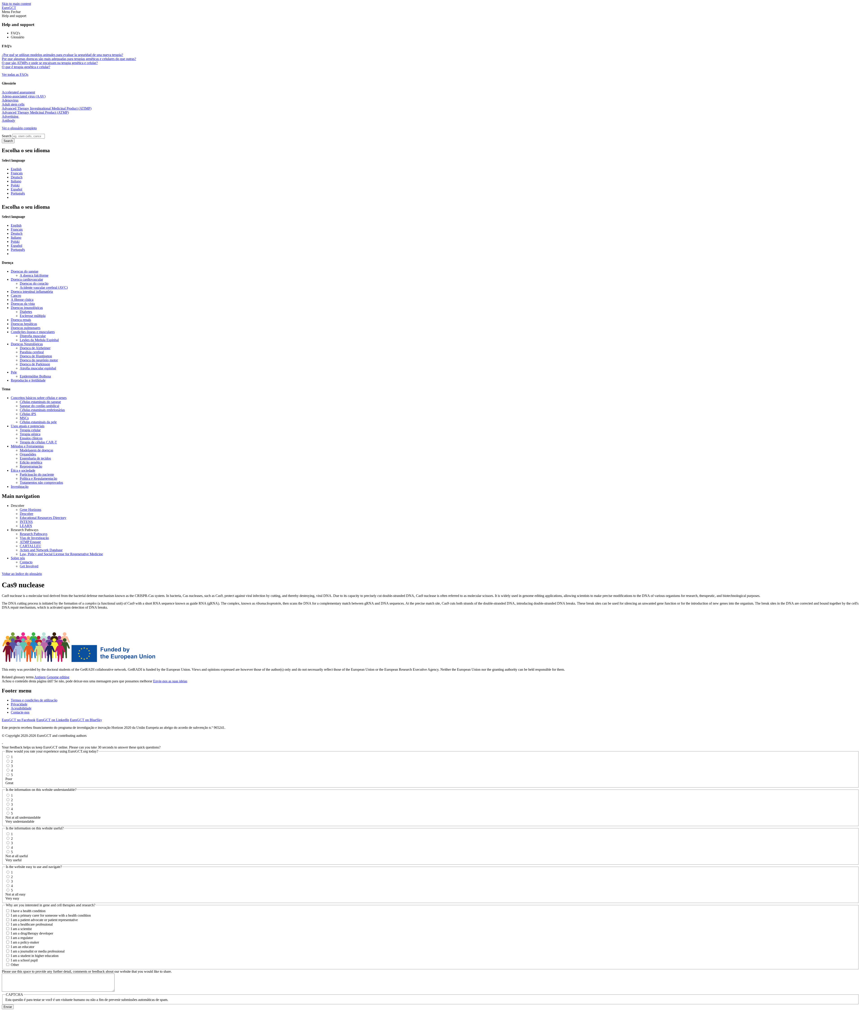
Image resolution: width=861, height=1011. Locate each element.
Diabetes (26, 312)
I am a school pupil (24, 960)
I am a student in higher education (35, 956)
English (16, 169)
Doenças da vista (23, 304)
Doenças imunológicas (27, 308)
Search (6, 136)
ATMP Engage (30, 542)
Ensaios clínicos (31, 438)
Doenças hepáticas (24, 324)
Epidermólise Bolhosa (35, 376)
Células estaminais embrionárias (42, 410)
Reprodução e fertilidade (28, 380)
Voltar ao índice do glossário (22, 574)
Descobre (26, 514)
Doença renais (21, 320)
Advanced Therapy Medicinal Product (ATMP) (35, 112)
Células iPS (28, 414)
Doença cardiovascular (27, 279)
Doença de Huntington (36, 356)
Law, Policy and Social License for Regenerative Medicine (61, 554)
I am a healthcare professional (32, 924)
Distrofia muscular (33, 336)
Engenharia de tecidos (35, 458)
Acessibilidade (21, 708)
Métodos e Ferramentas (27, 446)
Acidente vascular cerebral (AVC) (44, 287)
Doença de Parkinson (35, 364)
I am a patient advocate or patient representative (44, 920)
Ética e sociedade (23, 470)
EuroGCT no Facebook (18, 720)
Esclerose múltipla (33, 316)
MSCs (24, 418)
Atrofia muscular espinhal (38, 368)
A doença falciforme (34, 275)
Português (18, 193)
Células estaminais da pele (38, 422)
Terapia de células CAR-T (38, 442)
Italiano (16, 181)
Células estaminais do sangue (40, 402)
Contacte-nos (20, 712)
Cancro (16, 295)
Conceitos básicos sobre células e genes (39, 398)
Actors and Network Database (41, 550)
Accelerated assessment (18, 92)
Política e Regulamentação (38, 478)
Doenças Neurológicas (27, 344)
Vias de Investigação (34, 538)
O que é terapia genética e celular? (26, 67)
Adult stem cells (13, 104)
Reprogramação (31, 466)
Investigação (19, 486)
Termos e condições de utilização (34, 700)
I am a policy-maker (25, 942)
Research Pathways (33, 534)
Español (16, 189)
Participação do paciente (37, 474)
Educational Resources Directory (43, 518)
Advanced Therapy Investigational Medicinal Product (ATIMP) (46, 108)
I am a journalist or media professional (38, 951)
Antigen (40, 677)
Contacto (26, 562)
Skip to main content (16, 4)
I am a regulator (22, 938)
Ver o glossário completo (19, 128)
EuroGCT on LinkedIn (52, 720)
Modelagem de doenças (36, 450)
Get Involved (29, 566)
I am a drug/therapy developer (32, 933)
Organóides (28, 454)
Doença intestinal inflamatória (32, 291)
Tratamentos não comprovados (41, 482)
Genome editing (58, 677)
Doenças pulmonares (25, 328)
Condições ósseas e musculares (33, 332)
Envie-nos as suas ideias (170, 681)
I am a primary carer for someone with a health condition (51, 915)
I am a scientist (21, 929)
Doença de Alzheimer (35, 348)
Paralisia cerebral (32, 352)
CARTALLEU (30, 546)
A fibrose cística (22, 300)
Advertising (10, 116)
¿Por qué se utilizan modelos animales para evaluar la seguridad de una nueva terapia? (62, 55)
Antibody (8, 120)
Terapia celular (30, 430)
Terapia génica (30, 434)
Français (17, 173)
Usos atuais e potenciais (27, 426)
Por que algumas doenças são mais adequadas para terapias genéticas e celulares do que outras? (69, 59)
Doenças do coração (34, 283)
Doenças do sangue (24, 271)
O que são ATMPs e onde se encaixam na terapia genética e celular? (50, 63)
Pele (14, 372)
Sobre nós (18, 558)
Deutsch (16, 177)
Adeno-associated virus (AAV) (24, 96)
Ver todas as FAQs (15, 74)
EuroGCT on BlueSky (86, 720)
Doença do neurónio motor (39, 360)
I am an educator (22, 947)
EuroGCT (9, 8)
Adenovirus (10, 100)
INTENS (26, 522)
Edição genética (31, 462)
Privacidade (19, 704)
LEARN (26, 526)
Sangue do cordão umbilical (39, 406)
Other (15, 965)
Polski (15, 185)
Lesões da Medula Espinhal (39, 340)
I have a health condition (28, 911)
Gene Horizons (30, 510)
